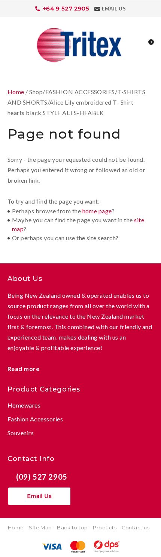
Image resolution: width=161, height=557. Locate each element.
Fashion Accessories (35, 419)
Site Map (40, 527)
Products (104, 527)
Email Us (114, 9)
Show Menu (11, 44)
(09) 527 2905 (41, 476)
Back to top (72, 527)
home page (97, 210)
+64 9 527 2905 (66, 8)
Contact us (136, 527)
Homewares (23, 405)
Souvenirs (20, 432)
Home (15, 91)
